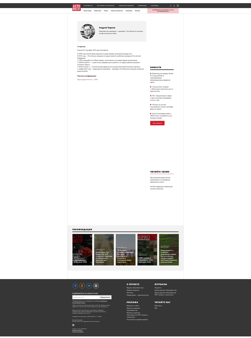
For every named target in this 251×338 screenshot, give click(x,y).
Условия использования (78, 332)
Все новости (157, 123)
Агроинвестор (88, 5)
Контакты (130, 292)
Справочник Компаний (126, 5)
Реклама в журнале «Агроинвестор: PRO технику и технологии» (137, 315)
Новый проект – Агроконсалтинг (138, 295)
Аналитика (97, 10)
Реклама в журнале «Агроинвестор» (133, 309)
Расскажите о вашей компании (137, 319)
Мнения (137, 10)
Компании (129, 10)
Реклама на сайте (133, 306)
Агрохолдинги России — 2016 (87, 79)
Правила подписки (133, 290)
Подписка (158, 288)
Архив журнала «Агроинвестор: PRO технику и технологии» (165, 293)
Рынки (106, 10)
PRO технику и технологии (105, 5)
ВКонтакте (158, 306)
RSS (156, 308)
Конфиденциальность (77, 330)
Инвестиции (87, 10)
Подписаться (105, 297)
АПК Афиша (154, 5)
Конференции (142, 5)
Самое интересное (117, 10)
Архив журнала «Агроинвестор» (166, 290)
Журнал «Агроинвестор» (135, 288)
